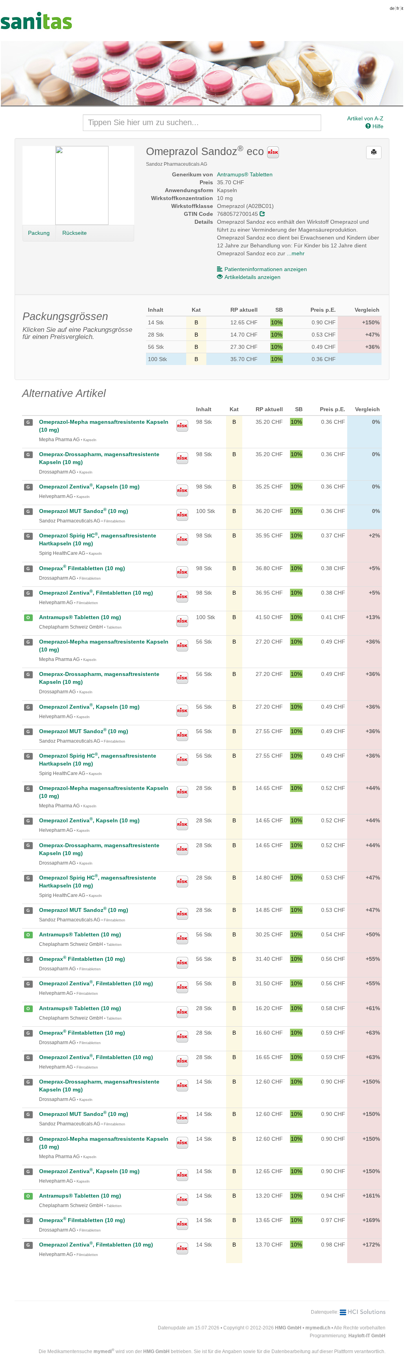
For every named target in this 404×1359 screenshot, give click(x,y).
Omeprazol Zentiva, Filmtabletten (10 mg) (96, 593)
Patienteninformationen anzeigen (265, 269)
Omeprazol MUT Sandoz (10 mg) (83, 511)
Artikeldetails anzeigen (252, 277)
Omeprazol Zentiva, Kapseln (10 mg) (89, 486)
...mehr (296, 253)
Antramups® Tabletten (245, 174)
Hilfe (377, 126)
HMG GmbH (288, 1328)
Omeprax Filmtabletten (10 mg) (82, 568)
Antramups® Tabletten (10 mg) (80, 617)
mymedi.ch (317, 1328)
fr (398, 8)
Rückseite (74, 233)
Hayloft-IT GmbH (366, 1335)
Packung (39, 233)
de (392, 8)
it (402, 8)
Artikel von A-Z (365, 118)
